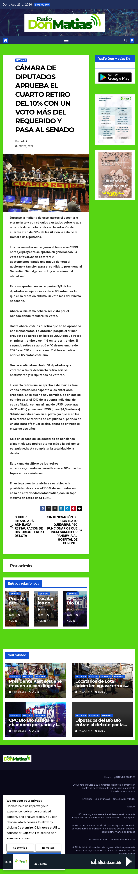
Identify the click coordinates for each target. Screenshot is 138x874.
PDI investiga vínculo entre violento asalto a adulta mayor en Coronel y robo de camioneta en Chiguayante (103, 816)
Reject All (48, 847)
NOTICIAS (21, 60)
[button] (125, 40)
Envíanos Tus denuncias (96, 798)
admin (24, 141)
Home (107, 777)
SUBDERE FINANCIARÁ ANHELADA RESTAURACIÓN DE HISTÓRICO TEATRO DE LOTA (29, 526)
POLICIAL (93, 676)
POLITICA (27, 676)
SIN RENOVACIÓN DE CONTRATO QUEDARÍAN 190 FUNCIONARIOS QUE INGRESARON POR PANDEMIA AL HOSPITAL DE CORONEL (62, 530)
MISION (131, 806)
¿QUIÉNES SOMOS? (124, 777)
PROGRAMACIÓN (97, 839)
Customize (20, 847)
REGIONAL (15, 594)
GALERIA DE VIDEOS (124, 798)
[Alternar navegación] (66, 40)
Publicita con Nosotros (122, 839)
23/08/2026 (19, 692)
